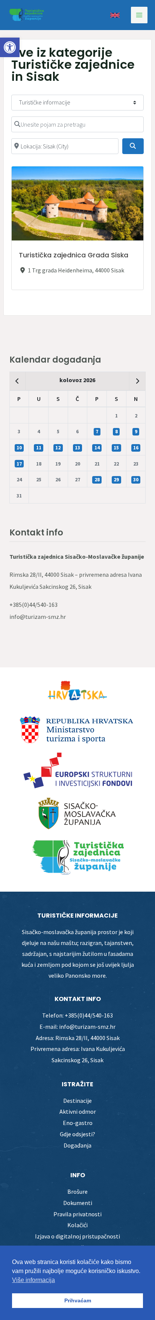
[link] (10, 47)
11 (38, 448)
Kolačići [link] (77, 1225)
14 (97, 448)
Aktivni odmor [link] (77, 1111)
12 (58, 448)
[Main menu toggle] (139, 15)
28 (97, 479)
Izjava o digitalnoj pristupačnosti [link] (77, 1236)
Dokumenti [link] (77, 1203)
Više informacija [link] (33, 1280)
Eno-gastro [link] (78, 1122)
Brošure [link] (77, 1191)
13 (77, 448)
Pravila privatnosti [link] (77, 1214)
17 (19, 464)
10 (19, 448)
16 (135, 448)
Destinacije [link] (77, 1100)
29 (116, 479)
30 (135, 479)
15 (116, 448)
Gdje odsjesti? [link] (77, 1134)
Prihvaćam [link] (77, 1300)
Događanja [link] (77, 1145)
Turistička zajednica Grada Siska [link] (73, 255)
